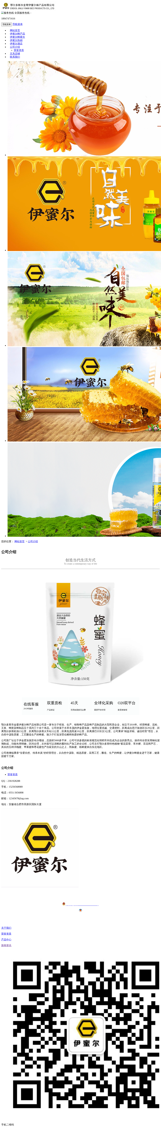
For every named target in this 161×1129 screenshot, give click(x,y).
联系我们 (15, 57)
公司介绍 (15, 47)
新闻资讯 (6, 945)
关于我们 (6, 928)
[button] (24, 46)
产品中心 (6, 939)
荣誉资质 (13, 774)
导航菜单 (18, 24)
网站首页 (19, 541)
